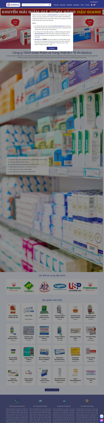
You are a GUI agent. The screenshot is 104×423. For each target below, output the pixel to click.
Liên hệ (87, 5)
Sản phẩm (69, 5)
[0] (94, 5)
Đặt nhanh (62, 5)
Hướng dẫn (76, 5)
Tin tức (82, 5)
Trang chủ (56, 5)
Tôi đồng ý (52, 48)
